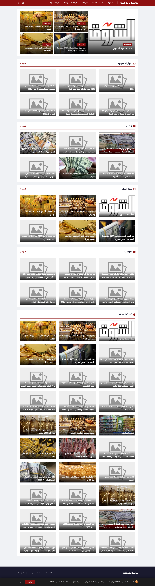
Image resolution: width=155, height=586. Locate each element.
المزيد (24, 63)
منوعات (102, 2)
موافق (30, 582)
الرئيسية (111, 2)
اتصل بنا (21, 573)
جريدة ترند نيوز (129, 2)
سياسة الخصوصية (35, 573)
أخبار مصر (85, 2)
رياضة (66, 2)
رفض (20, 582)
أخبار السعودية (55, 2)
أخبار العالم (75, 2)
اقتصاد (94, 2)
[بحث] (23, 3)
